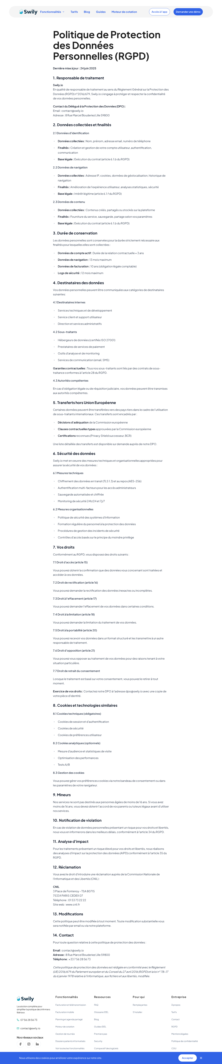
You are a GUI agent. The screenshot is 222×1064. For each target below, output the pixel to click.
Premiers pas (100, 1033)
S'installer (137, 1012)
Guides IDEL (100, 1026)
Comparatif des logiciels (106, 1048)
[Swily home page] (28, 11)
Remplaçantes (140, 1004)
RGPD (174, 1026)
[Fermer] (201, 1058)
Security (98, 1041)
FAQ (96, 1004)
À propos (175, 1004)
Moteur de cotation (124, 11)
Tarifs (74, 11)
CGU (173, 1048)
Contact (175, 1019)
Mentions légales (179, 1033)
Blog (87, 11)
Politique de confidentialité (184, 1041)
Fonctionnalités (50, 11)
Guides (101, 11)
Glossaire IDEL (101, 1012)
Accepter (187, 1057)
